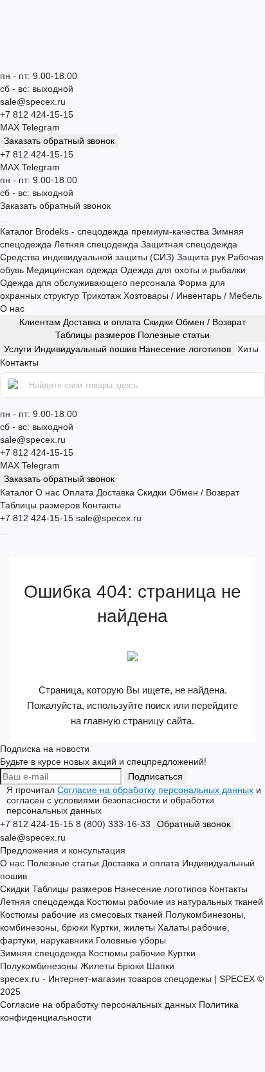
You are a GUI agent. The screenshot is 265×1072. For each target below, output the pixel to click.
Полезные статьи (174, 335)
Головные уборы (131, 940)
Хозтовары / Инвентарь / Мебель (192, 295)
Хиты (248, 349)
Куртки (182, 953)
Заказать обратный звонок (59, 141)
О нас (12, 308)
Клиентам (132, 328)
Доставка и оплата (103, 322)
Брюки (130, 966)
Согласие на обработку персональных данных (155, 790)
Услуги (117, 349)
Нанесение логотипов (185, 349)
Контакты (19, 362)
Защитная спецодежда (189, 244)
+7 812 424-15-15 (36, 114)
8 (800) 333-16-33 (113, 824)
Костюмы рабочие (127, 953)
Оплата (78, 492)
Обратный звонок (193, 824)
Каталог (16, 231)
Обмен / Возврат (211, 322)
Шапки (160, 966)
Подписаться (155, 776)
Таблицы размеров (96, 335)
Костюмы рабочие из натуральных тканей (175, 902)
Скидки (159, 322)
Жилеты (97, 966)
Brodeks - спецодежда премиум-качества (123, 231)
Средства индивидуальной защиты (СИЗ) (88, 257)
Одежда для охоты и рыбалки (183, 270)
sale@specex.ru (33, 101)
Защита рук (202, 257)
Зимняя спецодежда (43, 953)
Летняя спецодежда (97, 244)
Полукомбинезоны (39, 966)
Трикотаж (102, 295)
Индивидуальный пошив (85, 349)
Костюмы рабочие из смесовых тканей (81, 914)
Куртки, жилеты (123, 927)
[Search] (14, 385)
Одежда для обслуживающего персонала (89, 283)
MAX (11, 127)
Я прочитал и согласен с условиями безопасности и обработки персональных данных (133, 800)
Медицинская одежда (73, 270)
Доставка (115, 492)
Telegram (41, 127)
